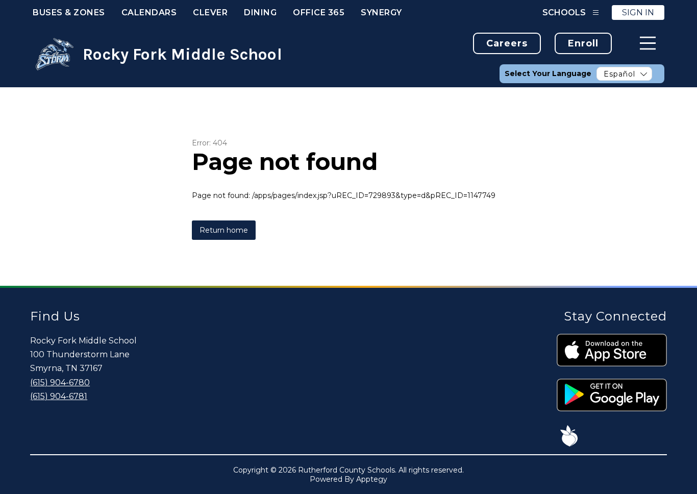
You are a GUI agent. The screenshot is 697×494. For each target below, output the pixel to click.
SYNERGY (381, 12)
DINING (260, 12)
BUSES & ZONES (69, 12)
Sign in (638, 12)
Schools (564, 12)
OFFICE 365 (318, 12)
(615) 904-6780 (60, 382)
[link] (507, 43)
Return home (224, 230)
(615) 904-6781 (58, 396)
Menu (647, 43)
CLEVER (210, 12)
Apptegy (371, 479)
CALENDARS (149, 12)
